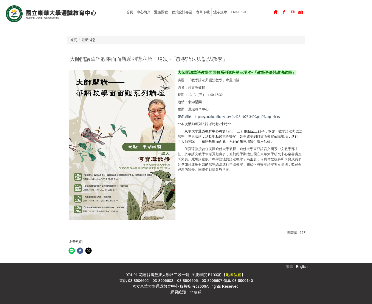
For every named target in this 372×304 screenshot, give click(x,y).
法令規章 (220, 12)
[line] (72, 251)
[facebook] (80, 251)
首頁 (129, 12)
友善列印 (76, 242)
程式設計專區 (182, 12)
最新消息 (88, 40)
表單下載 (203, 12)
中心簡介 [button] (143, 12)
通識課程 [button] (161, 12)
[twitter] (89, 251)
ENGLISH (238, 12)
